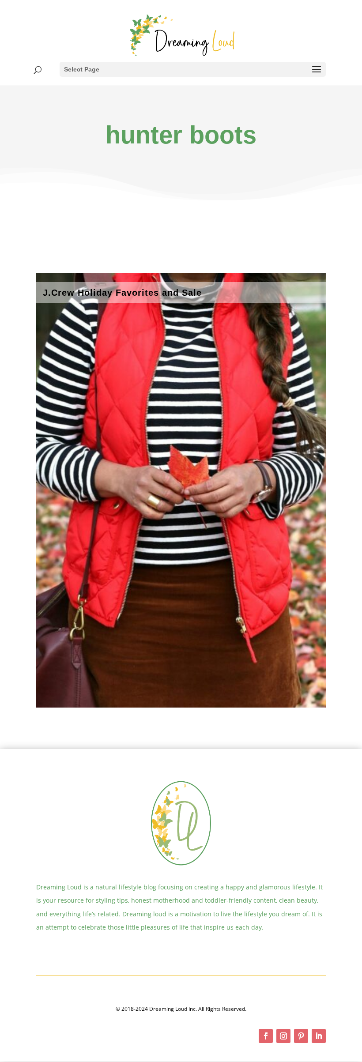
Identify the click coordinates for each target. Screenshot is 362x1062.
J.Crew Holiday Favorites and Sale (122, 293)
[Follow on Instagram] (283, 1036)
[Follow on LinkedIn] (319, 1036)
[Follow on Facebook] (266, 1036)
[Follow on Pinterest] (301, 1036)
